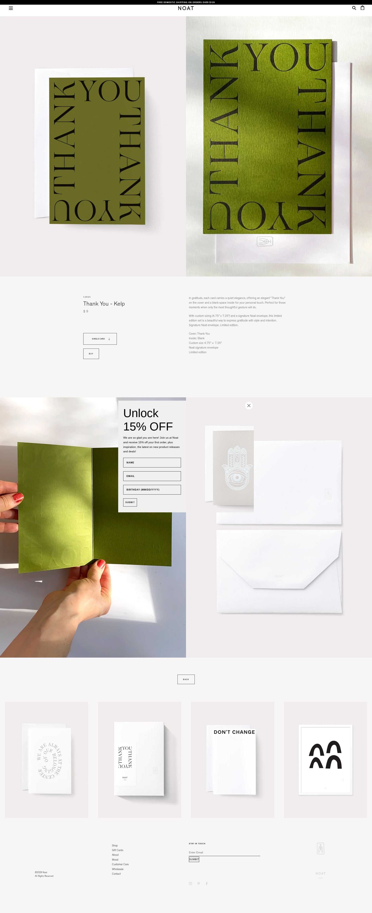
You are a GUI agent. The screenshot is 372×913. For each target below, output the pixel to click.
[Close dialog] (248, 405)
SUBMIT (130, 502)
